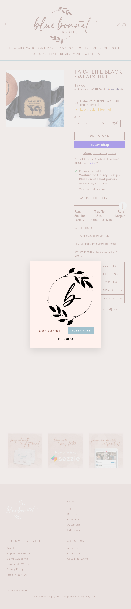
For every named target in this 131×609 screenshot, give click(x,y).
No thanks (65, 338)
